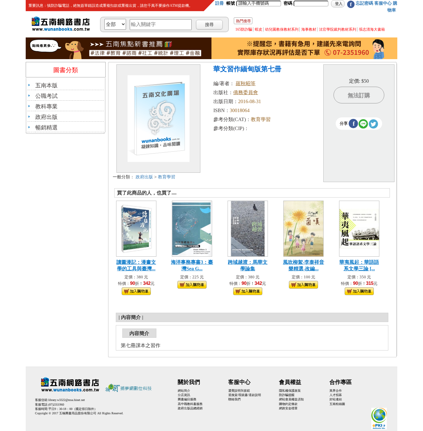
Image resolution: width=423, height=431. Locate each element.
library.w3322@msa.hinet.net (66, 400)
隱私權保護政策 (290, 390)
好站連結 (335, 399)
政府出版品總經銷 (190, 408)
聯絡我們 (234, 399)
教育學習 (166, 177)
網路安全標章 (288, 408)
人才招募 (335, 395)
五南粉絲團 (337, 404)
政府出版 (46, 117)
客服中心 (383, 3)
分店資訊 (184, 395)
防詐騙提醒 (286, 395)
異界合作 (335, 390)
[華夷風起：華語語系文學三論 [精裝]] (359, 228)
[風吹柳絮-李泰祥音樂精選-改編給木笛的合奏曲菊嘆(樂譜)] (303, 228)
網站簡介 (184, 390)
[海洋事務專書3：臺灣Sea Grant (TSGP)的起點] (192, 228)
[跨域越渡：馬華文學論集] (248, 228)
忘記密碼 (364, 3)
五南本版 (46, 85)
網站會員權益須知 (291, 399)
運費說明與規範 (239, 390)
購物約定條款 (288, 404)
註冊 (219, 3)
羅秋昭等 (245, 83)
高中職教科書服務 (190, 404)
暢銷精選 (46, 127)
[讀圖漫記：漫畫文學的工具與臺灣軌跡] (136, 228)
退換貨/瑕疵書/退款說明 (244, 395)
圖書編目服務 (187, 399)
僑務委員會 (245, 92)
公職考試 (46, 96)
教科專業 (46, 106)
